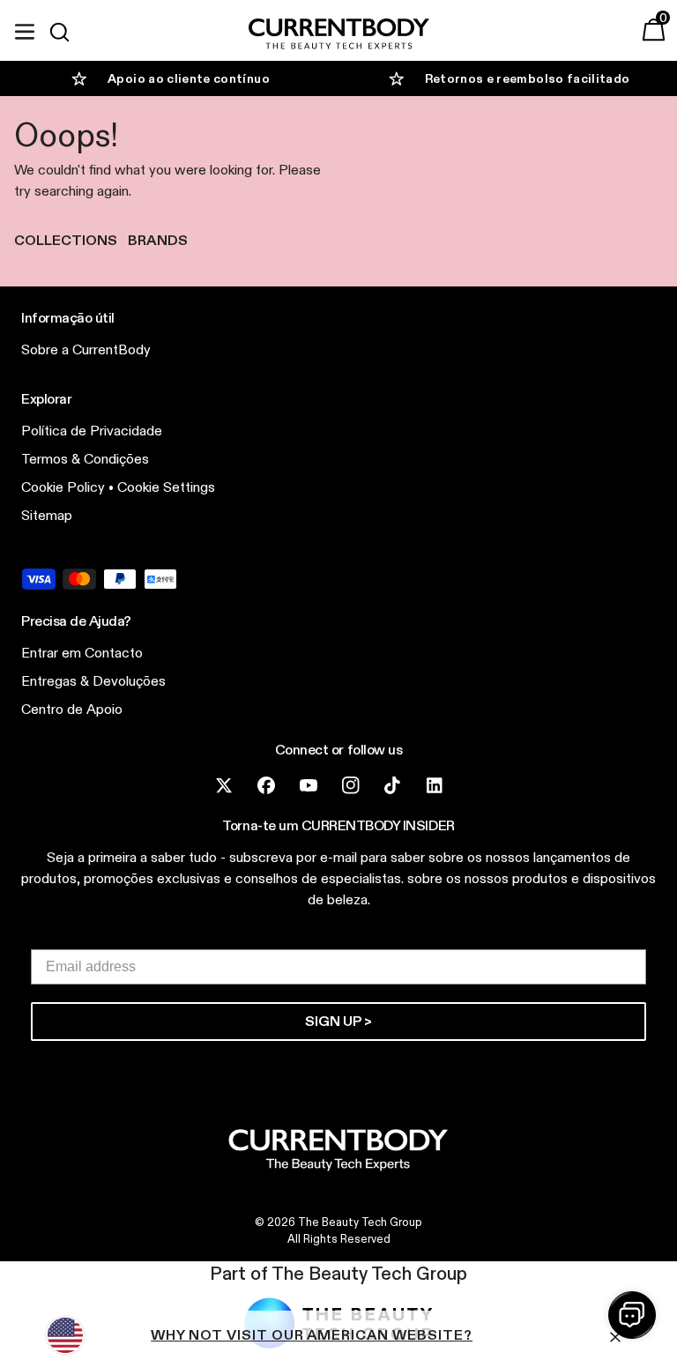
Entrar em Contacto (82, 652)
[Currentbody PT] (339, 35)
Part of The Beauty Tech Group (338, 1273)
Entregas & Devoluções (93, 681)
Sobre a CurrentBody (86, 349)
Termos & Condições (85, 458)
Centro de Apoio (72, 709)
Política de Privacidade (91, 430)
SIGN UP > (338, 1021)
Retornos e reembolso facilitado (527, 78)
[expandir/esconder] (24, 29)
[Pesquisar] (67, 31)
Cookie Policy (63, 487)
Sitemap (46, 515)
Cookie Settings (166, 487)
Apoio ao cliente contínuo (189, 78)
